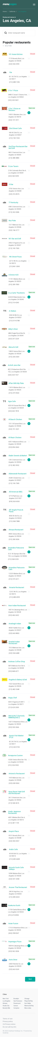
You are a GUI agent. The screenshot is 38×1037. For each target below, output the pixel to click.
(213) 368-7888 (14, 521)
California (12, 11)
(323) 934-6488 (14, 653)
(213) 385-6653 (14, 897)
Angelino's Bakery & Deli (18, 680)
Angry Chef (12, 698)
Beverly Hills (6, 1008)
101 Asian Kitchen (16, 54)
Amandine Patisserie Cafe (16, 549)
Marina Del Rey (29, 1005)
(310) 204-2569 (14, 357)
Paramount (17, 1003)
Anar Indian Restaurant (17, 605)
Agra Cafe (12, 401)
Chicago (26, 998)
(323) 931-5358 (14, 879)
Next (30, 979)
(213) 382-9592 (14, 465)
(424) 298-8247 (13, 933)
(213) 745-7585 (14, 483)
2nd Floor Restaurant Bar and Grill (18, 147)
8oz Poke (12, 221)
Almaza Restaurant (16, 530)
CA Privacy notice (9, 1024)
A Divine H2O (14, 275)
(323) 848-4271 (13, 671)
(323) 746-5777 (14, 230)
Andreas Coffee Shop (16, 661)
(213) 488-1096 (14, 82)
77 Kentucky (13, 202)
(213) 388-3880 (14, 158)
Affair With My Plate (16, 383)
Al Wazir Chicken (14, 437)
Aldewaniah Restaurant (17, 474)
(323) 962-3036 (13, 951)
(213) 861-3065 (14, 266)
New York (6, 998)
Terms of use (7, 1019)
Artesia (5, 1003)
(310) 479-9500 (14, 393)
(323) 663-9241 (14, 969)
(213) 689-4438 (14, 859)
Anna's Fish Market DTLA (16, 736)
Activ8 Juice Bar (14, 365)
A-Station (12, 311)
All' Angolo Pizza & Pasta (16, 511)
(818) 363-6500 (14, 501)
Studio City (6, 1005)
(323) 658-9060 (14, 783)
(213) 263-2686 (14, 212)
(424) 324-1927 (13, 375)
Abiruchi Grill (13, 347)
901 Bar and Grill (15, 239)
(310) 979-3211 (14, 579)
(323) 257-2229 (13, 339)
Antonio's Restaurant (17, 773)
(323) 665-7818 (13, 411)
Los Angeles (6, 1001)
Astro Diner (13, 960)
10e (10, 72)
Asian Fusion (13, 923)
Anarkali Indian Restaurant (14, 642)
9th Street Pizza (15, 257)
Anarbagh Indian (15, 624)
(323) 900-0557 (14, 841)
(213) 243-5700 (14, 747)
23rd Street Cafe (15, 128)
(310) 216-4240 (13, 303)
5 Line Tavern (13, 166)
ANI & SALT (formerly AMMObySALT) (16, 717)
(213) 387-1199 (13, 823)
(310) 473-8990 (13, 915)
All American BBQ (15, 492)
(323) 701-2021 (14, 429)
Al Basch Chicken (15, 419)
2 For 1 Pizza (13, 90)
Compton (16, 1008)
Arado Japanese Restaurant (14, 812)
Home (5, 11)
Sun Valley (27, 1003)
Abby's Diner (13, 329)
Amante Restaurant (16, 587)
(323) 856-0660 (13, 447)
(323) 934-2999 (14, 64)
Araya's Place (14, 831)
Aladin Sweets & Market (18, 456)
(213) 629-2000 (13, 707)
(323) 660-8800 (14, 633)
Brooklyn (16, 998)
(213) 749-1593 (14, 138)
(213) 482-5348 (14, 689)
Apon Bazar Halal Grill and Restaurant (16, 792)
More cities (27, 1008)
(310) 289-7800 (14, 284)
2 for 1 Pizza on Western (14, 109)
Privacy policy (8, 1021)
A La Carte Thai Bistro (16, 293)
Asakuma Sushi (14, 905)
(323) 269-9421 (13, 100)
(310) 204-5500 (13, 765)
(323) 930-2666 (13, 727)
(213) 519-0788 (14, 321)
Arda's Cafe (13, 849)
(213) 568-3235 (13, 559)
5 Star (11, 184)
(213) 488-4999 (14, 597)
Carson (16, 1005)
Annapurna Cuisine (15, 755)
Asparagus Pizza (14, 942)
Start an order (31, 59)
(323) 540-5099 (13, 176)
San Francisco (18, 1001)
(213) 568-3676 (13, 803)
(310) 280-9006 (14, 539)
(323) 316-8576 (14, 194)
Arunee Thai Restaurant (18, 887)
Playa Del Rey (28, 1001)
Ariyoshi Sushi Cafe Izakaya (16, 868)
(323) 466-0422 (13, 615)
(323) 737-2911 (13, 120)
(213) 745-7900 (14, 248)
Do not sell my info (9, 1027)
